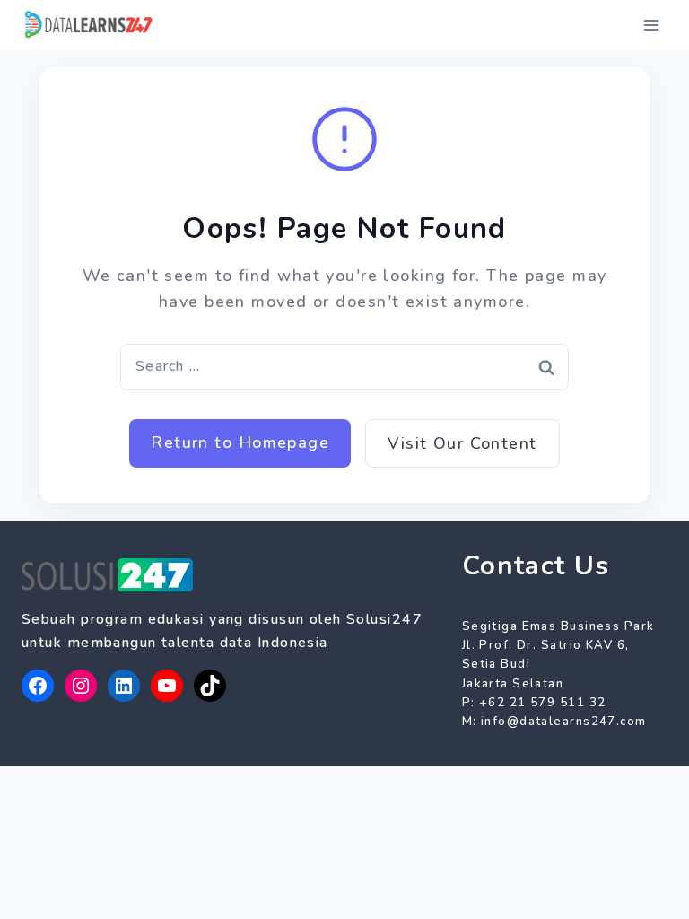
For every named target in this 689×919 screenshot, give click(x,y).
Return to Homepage (240, 442)
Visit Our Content (462, 443)
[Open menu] (650, 25)
